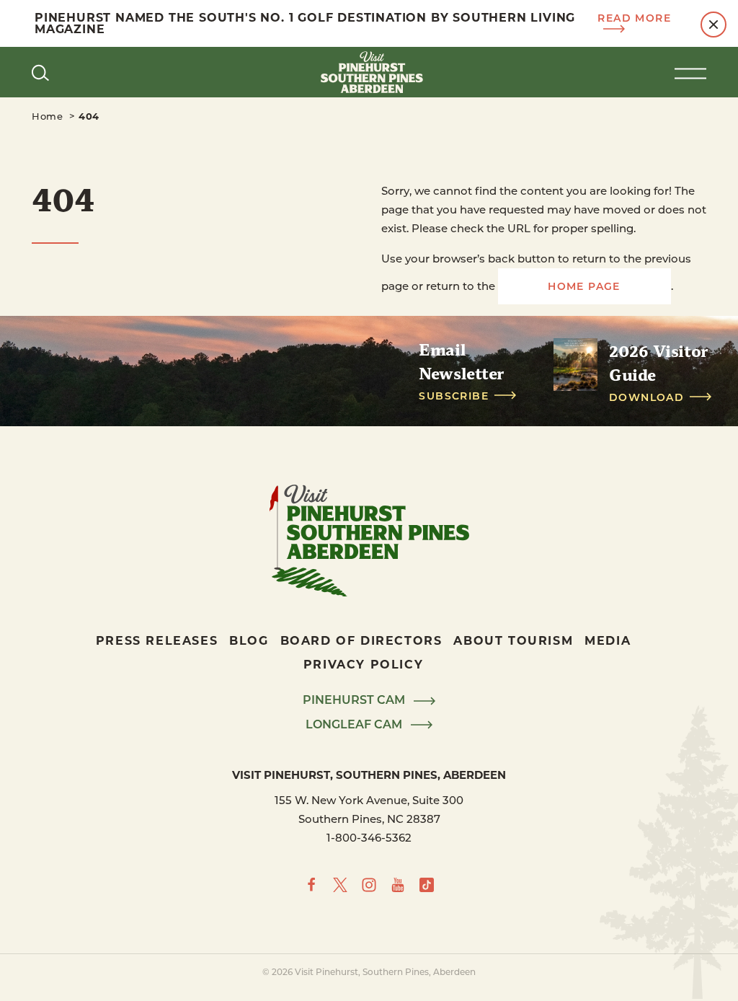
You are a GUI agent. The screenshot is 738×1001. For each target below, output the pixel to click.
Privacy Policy (363, 663)
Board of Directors (361, 640)
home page (584, 286)
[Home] (369, 72)
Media (607, 640)
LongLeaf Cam (355, 724)
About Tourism (513, 640)
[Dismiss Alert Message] (713, 25)
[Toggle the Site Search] (40, 72)
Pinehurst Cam (355, 700)
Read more (634, 18)
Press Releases (157, 640)
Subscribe (454, 396)
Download (646, 397)
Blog (248, 640)
